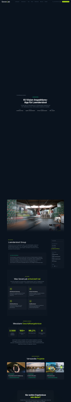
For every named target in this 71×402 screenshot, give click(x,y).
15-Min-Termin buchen (66, 1)
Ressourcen (23, 1)
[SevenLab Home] (6, 1)
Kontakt (46, 1)
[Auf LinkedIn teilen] (55, 266)
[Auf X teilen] (53, 266)
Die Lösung (54, 247)
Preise (32, 1)
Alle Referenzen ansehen (21, 95)
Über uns (41, 1)
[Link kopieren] (57, 266)
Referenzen (37, 1)
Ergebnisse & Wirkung (55, 248)
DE (60, 1)
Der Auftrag (54, 245)
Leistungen (17, 1)
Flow (28, 1)
